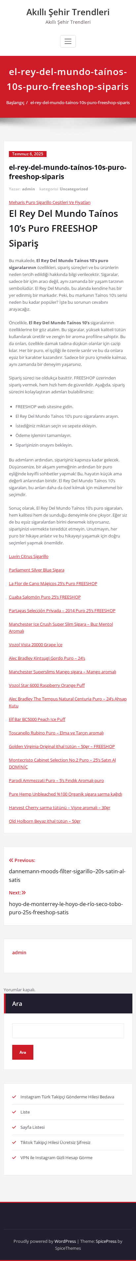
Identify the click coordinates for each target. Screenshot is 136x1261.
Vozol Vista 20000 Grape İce (35, 645)
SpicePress (106, 1241)
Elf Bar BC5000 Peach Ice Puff (37, 719)
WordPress (65, 1241)
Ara (17, 1003)
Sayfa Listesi (32, 1127)
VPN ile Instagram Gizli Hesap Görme (56, 1158)
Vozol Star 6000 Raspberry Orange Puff (47, 685)
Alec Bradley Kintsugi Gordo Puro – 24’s (47, 658)
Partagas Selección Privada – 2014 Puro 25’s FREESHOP (62, 610)
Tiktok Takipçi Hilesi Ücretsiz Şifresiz (55, 1142)
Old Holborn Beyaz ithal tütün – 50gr (45, 821)
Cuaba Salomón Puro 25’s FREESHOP (45, 597)
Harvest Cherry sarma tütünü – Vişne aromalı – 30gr (59, 807)
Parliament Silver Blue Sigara (36, 570)
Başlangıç (15, 102)
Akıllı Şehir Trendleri (68, 12)
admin (28, 189)
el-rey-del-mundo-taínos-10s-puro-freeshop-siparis (80, 102)
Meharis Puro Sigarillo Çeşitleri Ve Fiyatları (49, 202)
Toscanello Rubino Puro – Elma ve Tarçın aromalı (56, 733)
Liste (25, 1112)
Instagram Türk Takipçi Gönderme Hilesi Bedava (67, 1097)
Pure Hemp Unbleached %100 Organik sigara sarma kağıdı (65, 794)
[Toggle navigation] (68, 41)
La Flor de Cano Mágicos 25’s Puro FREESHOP (53, 583)
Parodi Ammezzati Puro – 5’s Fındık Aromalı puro (56, 780)
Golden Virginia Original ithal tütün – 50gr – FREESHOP (62, 746)
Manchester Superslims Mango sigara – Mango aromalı (62, 672)
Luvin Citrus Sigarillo (29, 556)
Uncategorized (74, 189)
